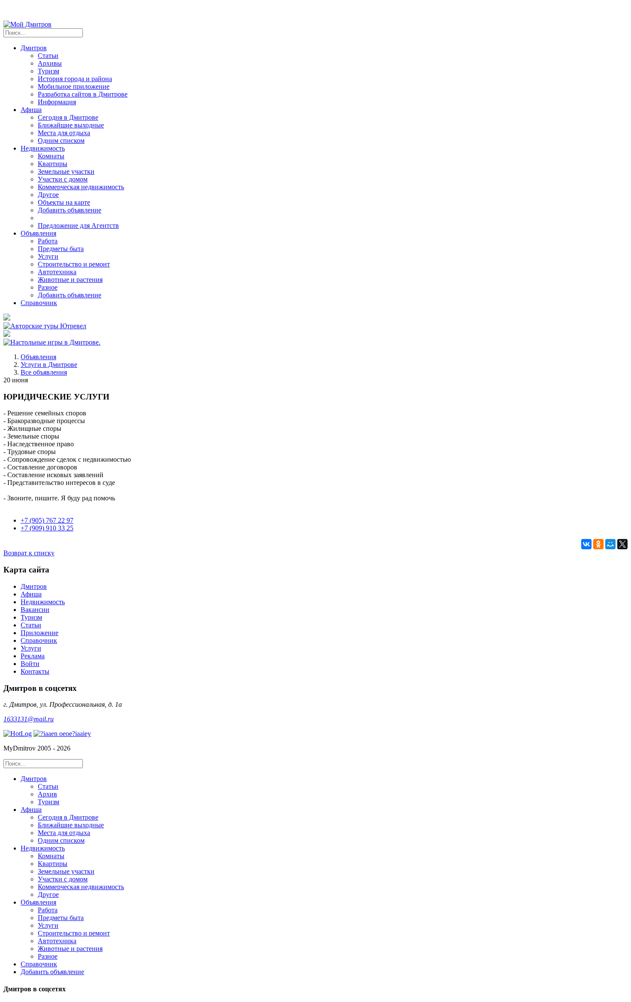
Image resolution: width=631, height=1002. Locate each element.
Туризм (48, 71)
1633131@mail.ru (28, 719)
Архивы (50, 63)
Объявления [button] (38, 233)
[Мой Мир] (610, 544)
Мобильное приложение (73, 86)
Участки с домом (63, 179)
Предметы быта (61, 248)
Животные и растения (70, 279)
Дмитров (34, 586)
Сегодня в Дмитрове (68, 117)
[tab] (324, 790)
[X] (622, 544)
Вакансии (35, 609)
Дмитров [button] (34, 47)
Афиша (31, 594)
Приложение (39, 632)
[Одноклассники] (598, 544)
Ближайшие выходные (71, 125)
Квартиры (52, 163)
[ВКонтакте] (586, 544)
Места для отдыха (64, 132)
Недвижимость (43, 601)
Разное (48, 287)
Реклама (33, 656)
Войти (30, 663)
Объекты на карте (64, 202)
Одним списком (61, 140)
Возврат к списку (29, 553)
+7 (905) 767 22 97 (47, 520)
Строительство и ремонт (74, 264)
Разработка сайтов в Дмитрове (82, 94)
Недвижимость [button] (43, 148)
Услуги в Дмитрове (49, 364)
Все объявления (44, 372)
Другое (48, 194)
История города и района (75, 78)
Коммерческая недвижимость (81, 187)
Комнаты (51, 156)
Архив (47, 794)
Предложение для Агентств (78, 225)
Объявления (38, 356)
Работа (48, 241)
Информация (57, 102)
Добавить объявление (69, 210)
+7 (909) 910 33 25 (47, 528)
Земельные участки (66, 171)
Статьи (48, 55)
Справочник (39, 302)
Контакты (35, 671)
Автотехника (57, 271)
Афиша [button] (31, 109)
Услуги (48, 256)
